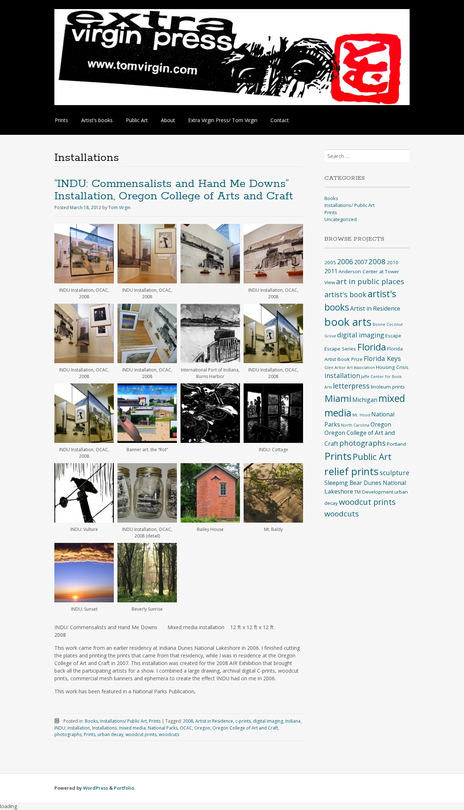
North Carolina (355, 425)
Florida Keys (382, 358)
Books (91, 721)
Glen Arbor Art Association (349, 367)
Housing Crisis (392, 367)
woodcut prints (141, 734)
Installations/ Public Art (123, 721)
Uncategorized (340, 219)
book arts (348, 322)
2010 (392, 262)
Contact (279, 120)
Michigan (364, 400)
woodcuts (169, 734)
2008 (188, 721)
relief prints (351, 471)
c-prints (243, 721)
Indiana (293, 721)
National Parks (163, 728)
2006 (345, 261)
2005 (330, 262)
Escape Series (340, 348)
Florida (371, 346)
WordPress (95, 788)
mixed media (132, 728)
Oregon (202, 728)
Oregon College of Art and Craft (245, 728)
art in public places (370, 281)
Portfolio (124, 788)
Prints (61, 120)
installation (78, 728)
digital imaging (268, 721)
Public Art (137, 120)
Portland (396, 444)
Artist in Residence (214, 721)
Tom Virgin (119, 207)
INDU (59, 728)
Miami (337, 398)
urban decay (110, 734)
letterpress (351, 386)
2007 (360, 262)
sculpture (394, 472)
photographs (68, 734)
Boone (379, 324)
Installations (104, 728)
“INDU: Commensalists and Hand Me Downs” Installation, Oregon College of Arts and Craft (173, 190)
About (168, 120)
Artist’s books (97, 120)
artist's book (345, 294)
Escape (393, 335)
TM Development (373, 492)
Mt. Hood (361, 415)
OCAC (186, 728)
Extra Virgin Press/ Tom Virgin (222, 120)
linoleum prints (388, 386)
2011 (330, 271)
